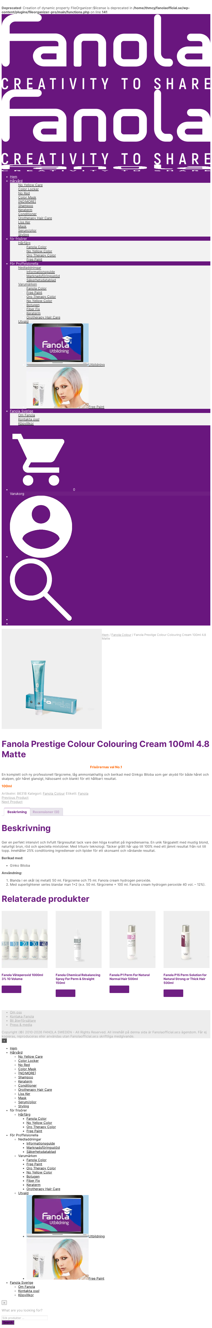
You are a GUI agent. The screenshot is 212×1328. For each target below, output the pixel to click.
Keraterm (25, 210)
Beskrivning (17, 812)
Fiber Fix (33, 309)
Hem (13, 177)
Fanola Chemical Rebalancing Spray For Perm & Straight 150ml (78, 979)
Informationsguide (40, 272)
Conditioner (27, 214)
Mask (22, 226)
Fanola (83, 793)
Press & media (21, 1025)
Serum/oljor (27, 230)
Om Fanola (26, 415)
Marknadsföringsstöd (43, 276)
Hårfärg (24, 243)
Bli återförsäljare (23, 1020)
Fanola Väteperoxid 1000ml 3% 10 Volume (22, 977)
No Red (24, 193)
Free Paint (34, 259)
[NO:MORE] (27, 201)
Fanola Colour (121, 635)
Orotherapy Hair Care (35, 218)
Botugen (33, 305)
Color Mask (27, 197)
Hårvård (16, 181)
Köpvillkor (26, 423)
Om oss (16, 1012)
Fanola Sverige (21, 411)
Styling (23, 234)
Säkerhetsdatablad (41, 280)
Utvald (23, 321)
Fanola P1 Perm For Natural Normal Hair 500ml (130, 977)
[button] (42, 489)
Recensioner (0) (46, 812)
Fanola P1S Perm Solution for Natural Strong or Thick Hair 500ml (185, 979)
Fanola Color (36, 247)
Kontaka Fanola (22, 1016)
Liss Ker (24, 222)
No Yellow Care (30, 185)
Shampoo (25, 205)
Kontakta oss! (28, 419)
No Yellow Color (39, 251)
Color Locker (28, 189)
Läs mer (11, 989)
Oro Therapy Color (41, 255)
